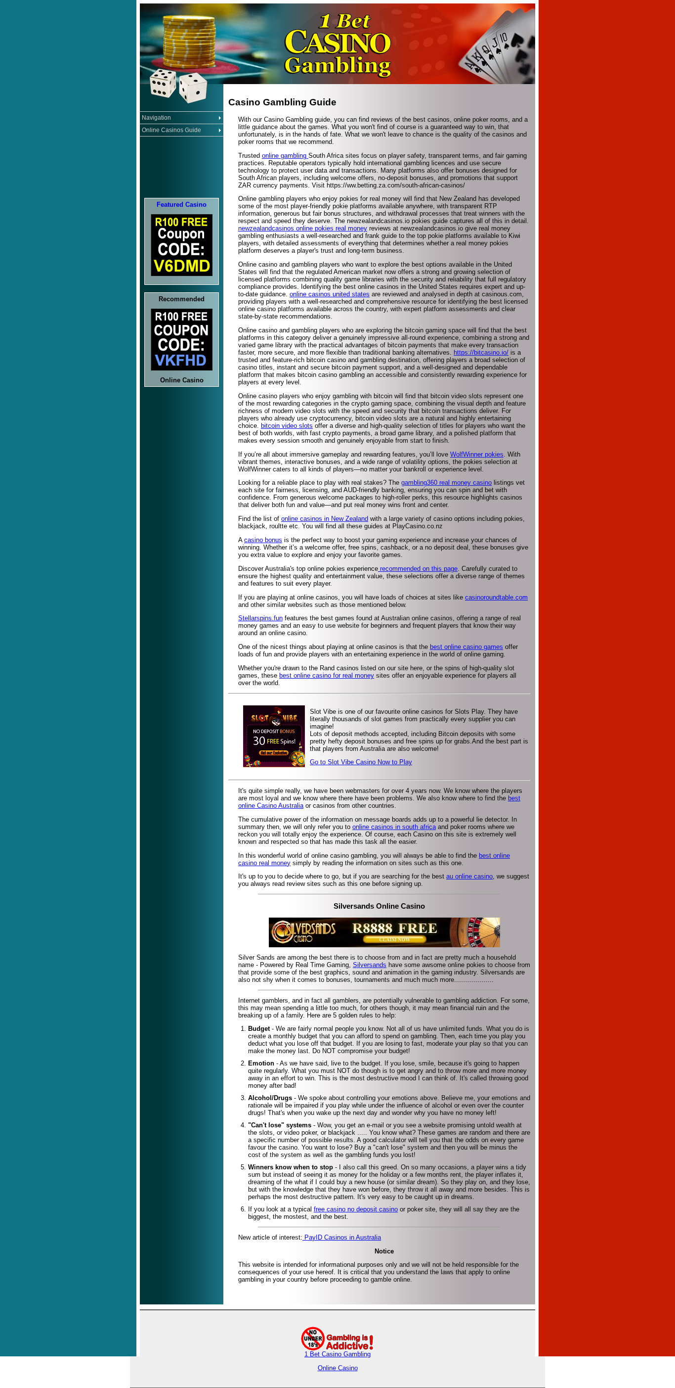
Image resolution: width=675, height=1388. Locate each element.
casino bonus (263, 540)
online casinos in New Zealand (324, 518)
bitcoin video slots (287, 425)
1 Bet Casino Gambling (337, 1354)
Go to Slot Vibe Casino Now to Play (361, 762)
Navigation (156, 118)
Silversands (369, 965)
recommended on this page (418, 568)
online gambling (285, 155)
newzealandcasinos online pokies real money (302, 228)
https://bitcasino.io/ (481, 352)
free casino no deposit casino (356, 1209)
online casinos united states (330, 294)
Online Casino (338, 1368)
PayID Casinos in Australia (341, 1237)
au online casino (469, 876)
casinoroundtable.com (496, 597)
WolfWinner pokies (477, 454)
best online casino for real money (326, 675)
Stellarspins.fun (260, 618)
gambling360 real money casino (446, 482)
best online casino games (466, 646)
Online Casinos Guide (171, 130)
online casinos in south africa (394, 827)
